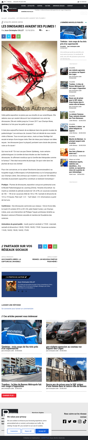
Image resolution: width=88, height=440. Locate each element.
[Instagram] (22, 291)
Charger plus (8, 395)
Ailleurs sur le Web (74, 159)
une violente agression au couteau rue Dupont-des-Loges (77, 72)
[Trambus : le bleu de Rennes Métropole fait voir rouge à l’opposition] (64, 85)
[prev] (82, 13)
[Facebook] (4, 36)
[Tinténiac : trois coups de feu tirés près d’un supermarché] (73, 32)
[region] (28, 424)
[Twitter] (8, 36)
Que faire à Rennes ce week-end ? (76, 152)
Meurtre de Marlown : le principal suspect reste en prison (77, 141)
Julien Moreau (73, 120)
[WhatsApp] (18, 36)
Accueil (4, 18)
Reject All (28, 431)
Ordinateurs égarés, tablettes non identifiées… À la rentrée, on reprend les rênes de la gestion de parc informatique (77, 167)
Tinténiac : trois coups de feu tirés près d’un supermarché (73, 42)
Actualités (11, 18)
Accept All (42, 431)
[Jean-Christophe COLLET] (11, 287)
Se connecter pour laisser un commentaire (17, 309)
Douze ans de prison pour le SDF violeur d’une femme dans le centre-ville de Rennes (77, 101)
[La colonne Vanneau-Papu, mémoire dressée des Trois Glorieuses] (64, 115)
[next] (85, 13)
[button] (84, 6)
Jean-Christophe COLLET (14, 30)
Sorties (20, 22)
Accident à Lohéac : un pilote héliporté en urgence (77, 129)
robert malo (72, 174)
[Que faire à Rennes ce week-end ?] (64, 152)
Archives (14, 22)
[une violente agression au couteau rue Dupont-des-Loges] (64, 71)
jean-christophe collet (73, 46)
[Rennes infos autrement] (9, 8)
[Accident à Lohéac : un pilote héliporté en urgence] (64, 127)
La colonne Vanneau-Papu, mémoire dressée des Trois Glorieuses (77, 116)
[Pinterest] (13, 36)
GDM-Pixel (45, 438)
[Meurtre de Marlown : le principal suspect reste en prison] (64, 140)
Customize (14, 431)
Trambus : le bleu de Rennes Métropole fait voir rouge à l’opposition (77, 86)
